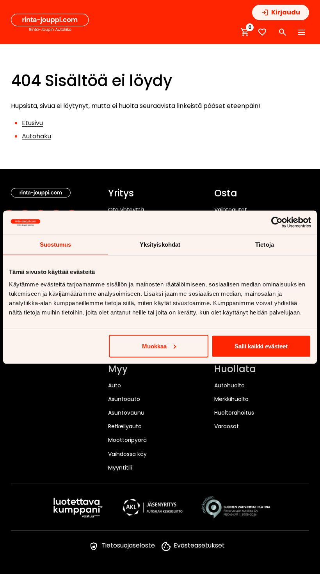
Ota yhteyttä (126, 210)
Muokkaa (154, 346)
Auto (114, 385)
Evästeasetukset (199, 545)
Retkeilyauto (125, 426)
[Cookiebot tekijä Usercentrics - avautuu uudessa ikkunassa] (277, 222)
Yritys (121, 194)
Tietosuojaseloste (128, 545)
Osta (225, 194)
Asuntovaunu (126, 413)
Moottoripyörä (127, 440)
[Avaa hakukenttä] (282, 32)
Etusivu (32, 122)
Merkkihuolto (231, 399)
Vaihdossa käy (127, 454)
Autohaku (36, 136)
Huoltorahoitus (234, 413)
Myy (118, 369)
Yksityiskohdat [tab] (160, 244)
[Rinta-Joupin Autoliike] (50, 23)
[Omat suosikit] (262, 32)
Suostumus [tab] (55, 244)
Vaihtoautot (230, 210)
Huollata (235, 369)
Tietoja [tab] (264, 244)
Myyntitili (120, 468)
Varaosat (226, 426)
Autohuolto (229, 385)
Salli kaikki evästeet (261, 346)
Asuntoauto (124, 399)
